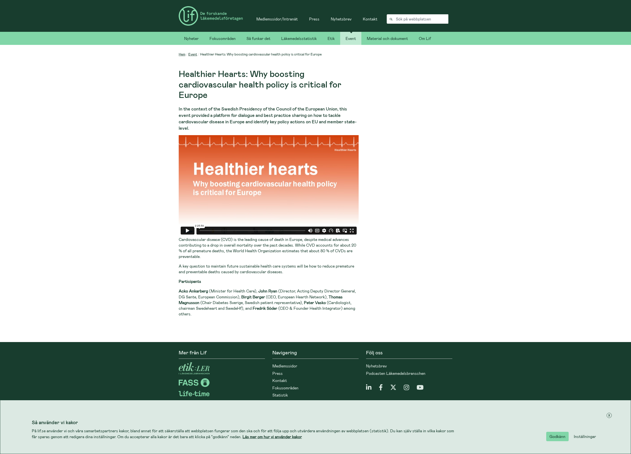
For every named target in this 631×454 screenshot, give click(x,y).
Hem (182, 54)
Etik (331, 38)
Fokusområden (223, 38)
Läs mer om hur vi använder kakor (272, 436)
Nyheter (191, 38)
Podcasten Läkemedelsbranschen (395, 373)
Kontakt (370, 19)
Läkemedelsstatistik (299, 38)
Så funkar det (258, 38)
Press (314, 19)
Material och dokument (387, 38)
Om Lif (425, 38)
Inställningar (585, 436)
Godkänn (557, 436)
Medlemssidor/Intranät (277, 19)
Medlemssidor (284, 365)
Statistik (280, 395)
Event (351, 38)
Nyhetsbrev (341, 19)
